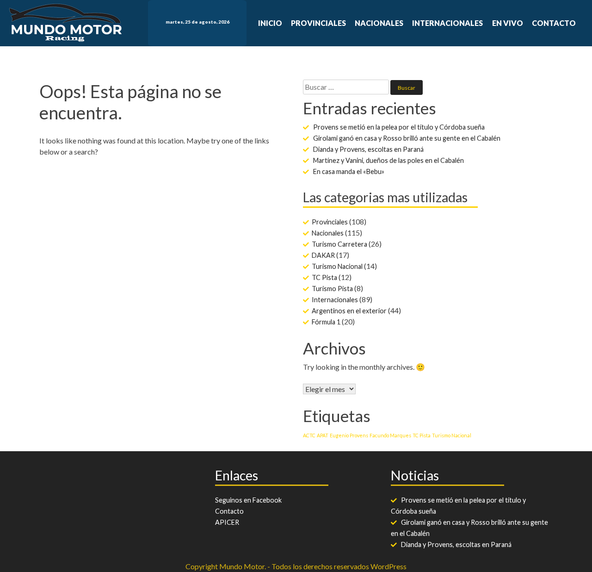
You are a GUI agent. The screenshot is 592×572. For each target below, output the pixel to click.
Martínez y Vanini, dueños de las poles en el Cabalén (388, 160)
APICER (227, 522)
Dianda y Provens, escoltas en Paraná (368, 149)
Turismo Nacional (337, 266)
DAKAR (323, 255)
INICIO (270, 23)
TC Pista (324, 277)
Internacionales (335, 300)
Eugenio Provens (349, 435)
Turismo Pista (332, 288)
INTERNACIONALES (447, 23)
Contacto (229, 511)
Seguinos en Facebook (248, 500)
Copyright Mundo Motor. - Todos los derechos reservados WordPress (296, 566)
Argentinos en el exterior (349, 311)
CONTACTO (554, 23)
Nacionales (328, 233)
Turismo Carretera (339, 244)
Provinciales (330, 222)
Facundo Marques (390, 435)
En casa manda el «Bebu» (348, 171)
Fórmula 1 (326, 322)
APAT (322, 435)
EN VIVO (507, 23)
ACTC (309, 435)
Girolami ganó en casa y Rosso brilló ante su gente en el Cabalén (406, 138)
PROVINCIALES (318, 23)
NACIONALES (379, 23)
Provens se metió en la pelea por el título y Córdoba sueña (399, 127)
